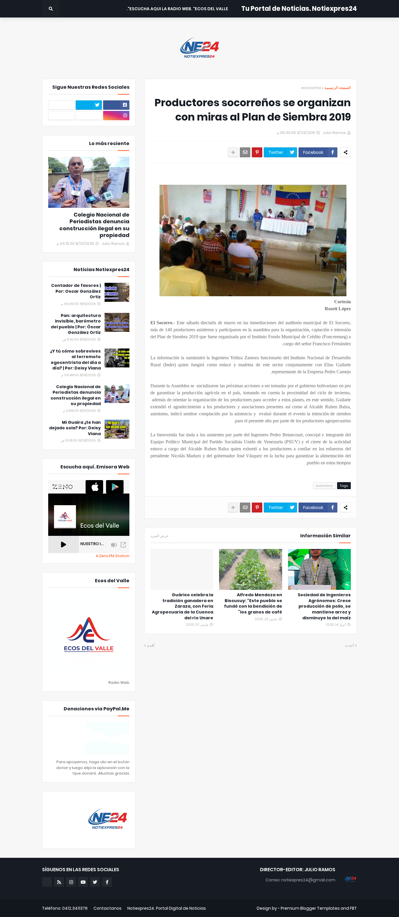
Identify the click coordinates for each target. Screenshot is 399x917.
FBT (353, 908)
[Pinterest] (257, 152)
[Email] (245, 152)
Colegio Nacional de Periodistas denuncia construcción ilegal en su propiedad (94, 225)
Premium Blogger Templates (310, 908)
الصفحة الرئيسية (338, 87)
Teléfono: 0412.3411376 (65, 908)
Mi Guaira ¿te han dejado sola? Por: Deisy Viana (75, 428)
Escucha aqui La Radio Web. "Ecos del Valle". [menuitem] (177, 9)
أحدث (349, 645)
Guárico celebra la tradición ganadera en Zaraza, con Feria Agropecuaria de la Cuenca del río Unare (182, 606)
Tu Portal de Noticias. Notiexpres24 (299, 8)
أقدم (151, 645)
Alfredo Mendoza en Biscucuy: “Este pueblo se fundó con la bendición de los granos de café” (253, 603)
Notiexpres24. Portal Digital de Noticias (166, 908)
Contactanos (107, 908)
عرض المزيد (159, 536)
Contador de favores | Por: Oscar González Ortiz (76, 291)
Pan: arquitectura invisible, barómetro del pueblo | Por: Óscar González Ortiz (76, 324)
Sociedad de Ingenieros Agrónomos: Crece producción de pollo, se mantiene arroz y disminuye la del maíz (324, 606)
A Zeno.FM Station (112, 556)
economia (311, 87)
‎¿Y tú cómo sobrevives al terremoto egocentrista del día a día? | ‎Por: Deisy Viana (75, 359)
